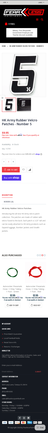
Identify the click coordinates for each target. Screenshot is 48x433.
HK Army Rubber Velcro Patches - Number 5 (19, 122)
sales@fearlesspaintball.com (13, 398)
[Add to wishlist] (23, 169)
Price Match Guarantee (13, 334)
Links (40, 2)
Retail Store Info (10, 342)
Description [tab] (7, 195)
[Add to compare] (30, 169)
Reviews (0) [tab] (8, 201)
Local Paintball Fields (12, 338)
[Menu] (37, 19)
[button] (38, 255)
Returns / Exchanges (12, 346)
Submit (38, 371)
